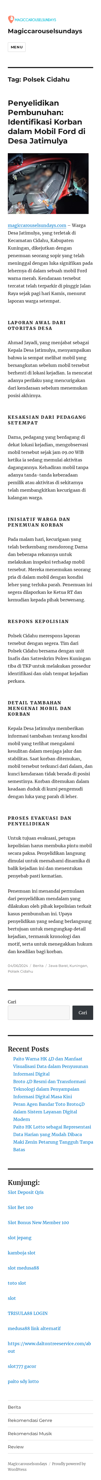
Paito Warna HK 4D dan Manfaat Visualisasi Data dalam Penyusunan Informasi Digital (50, 1066)
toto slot (17, 1283)
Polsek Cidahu (20, 971)
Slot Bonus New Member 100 (38, 1222)
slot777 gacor (22, 1366)
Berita (38, 965)
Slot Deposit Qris (26, 1192)
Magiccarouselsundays (45, 31)
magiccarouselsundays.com (37, 225)
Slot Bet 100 (20, 1207)
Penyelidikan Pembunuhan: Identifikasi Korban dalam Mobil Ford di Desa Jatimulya (46, 121)
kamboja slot (22, 1252)
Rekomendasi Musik (30, 1433)
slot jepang (20, 1237)
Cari (12, 1001)
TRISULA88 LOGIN (28, 1313)
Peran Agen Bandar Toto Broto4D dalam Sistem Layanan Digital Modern (49, 1111)
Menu (17, 47)
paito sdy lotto (23, 1381)
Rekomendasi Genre (30, 1420)
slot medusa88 (23, 1268)
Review (16, 1446)
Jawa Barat (58, 965)
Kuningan (78, 965)
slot (12, 1298)
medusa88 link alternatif (34, 1328)
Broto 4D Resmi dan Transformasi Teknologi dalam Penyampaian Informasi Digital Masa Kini (49, 1089)
